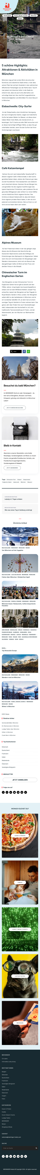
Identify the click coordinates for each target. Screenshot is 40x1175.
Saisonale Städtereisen (29, 636)
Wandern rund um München (11, 677)
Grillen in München (7, 732)
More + (4, 648)
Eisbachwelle (26, 479)
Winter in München (8, 706)
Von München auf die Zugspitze (12, 550)
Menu (36, 3)
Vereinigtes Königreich (8, 767)
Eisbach (19, 479)
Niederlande (5, 760)
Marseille (25, 634)
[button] (16, 351)
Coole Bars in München (9, 735)
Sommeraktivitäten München (10, 723)
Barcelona (13, 629)
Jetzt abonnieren (12, 467)
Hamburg (16, 632)
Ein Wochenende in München (10, 726)
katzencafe (16, 482)
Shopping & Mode (7, 1127)
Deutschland (7, 15)
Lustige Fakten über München (10, 729)
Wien (16, 639)
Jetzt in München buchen (15, 407)
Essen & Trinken (16, 601)
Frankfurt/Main (7, 632)
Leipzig (19, 634)
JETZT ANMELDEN (20, 780)
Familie (4, 1112)
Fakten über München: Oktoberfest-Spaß (16, 577)
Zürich (21, 639)
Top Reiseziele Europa (9, 650)
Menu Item (3, 792)
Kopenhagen (6, 634)
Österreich (5, 764)
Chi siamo (5, 1058)
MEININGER (14, 547)
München (33, 15)
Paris (10, 636)
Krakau (13, 634)
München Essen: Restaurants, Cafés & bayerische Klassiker (19, 605)
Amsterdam (5, 629)
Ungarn (4, 1095)
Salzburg (5, 639)
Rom (19, 636)
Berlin (20, 629)
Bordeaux (26, 629)
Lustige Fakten (16, 574)
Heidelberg (23, 632)
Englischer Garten (7, 482)
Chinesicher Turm (11, 479)
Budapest (34, 629)
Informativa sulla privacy (9, 1061)
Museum (30, 482)
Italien (3, 757)
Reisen (20, 18)
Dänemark (5, 747)
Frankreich (5, 753)
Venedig (11, 639)
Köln (29, 632)
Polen (3, 1098)
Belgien (4, 1071)
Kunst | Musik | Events (20, 15)
